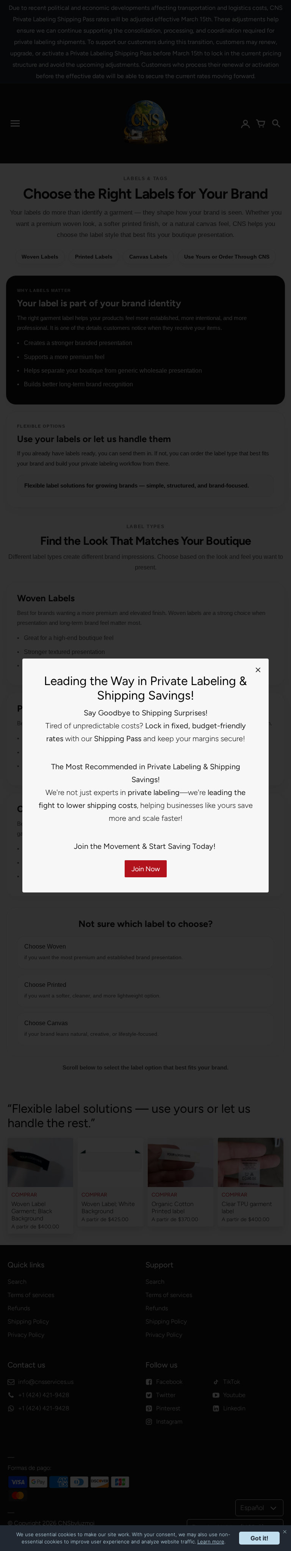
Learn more (210, 1541)
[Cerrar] (258, 669)
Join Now (145, 869)
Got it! (259, 1538)
